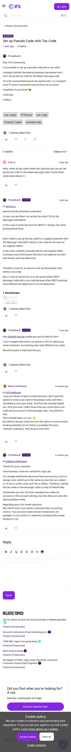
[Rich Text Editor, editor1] (35, 572)
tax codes (10, 115)
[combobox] (35, 15)
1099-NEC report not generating (20, 641)
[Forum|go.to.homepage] (15, 6)
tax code (42, 115)
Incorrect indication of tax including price (25, 631)
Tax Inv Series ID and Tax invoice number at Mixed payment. (35, 619)
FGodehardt (14, 56)
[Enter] (6, 15)
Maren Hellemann (17, 386)
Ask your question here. (35, 706)
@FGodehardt (13, 392)
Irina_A (11, 162)
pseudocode (33, 122)
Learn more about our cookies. (39, 729)
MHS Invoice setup (13, 650)
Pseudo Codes (13, 122)
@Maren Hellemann (16, 461)
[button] (4, 7)
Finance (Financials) (16, 25)
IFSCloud (26, 115)
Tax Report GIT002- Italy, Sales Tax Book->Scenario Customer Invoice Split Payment (30, 661)
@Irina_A (11, 206)
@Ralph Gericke (16, 336)
